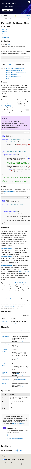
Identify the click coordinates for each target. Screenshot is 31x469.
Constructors (5, 35)
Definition (4, 29)
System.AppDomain (11, 74)
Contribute (3, 465)
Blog (21, 463)
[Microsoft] (15, 16)
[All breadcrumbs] (2, 19)
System (9, 44)
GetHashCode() (5, 344)
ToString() (4, 383)
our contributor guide (18, 423)
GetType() (4, 358)
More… (8, 78)
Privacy (9, 465)
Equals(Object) (5, 336)
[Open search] (24, 15)
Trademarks (12, 467)
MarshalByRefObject (6, 106)
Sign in (28, 15)
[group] (15, 159)
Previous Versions (13, 463)
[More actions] (28, 19)
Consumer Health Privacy (20, 465)
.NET (6, 19)
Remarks (4, 33)
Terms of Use (4, 467)
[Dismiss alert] (29, 2)
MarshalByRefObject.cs (11, 48)
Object (10, 64)
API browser (12, 19)
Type (17, 358)
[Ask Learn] (22, 19)
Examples (4, 31)
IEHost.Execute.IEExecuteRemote (15, 68)
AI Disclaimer (4, 463)
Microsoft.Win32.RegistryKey (14, 70)
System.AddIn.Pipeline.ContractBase (16, 72)
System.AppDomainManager (14, 76)
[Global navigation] (1, 15)
